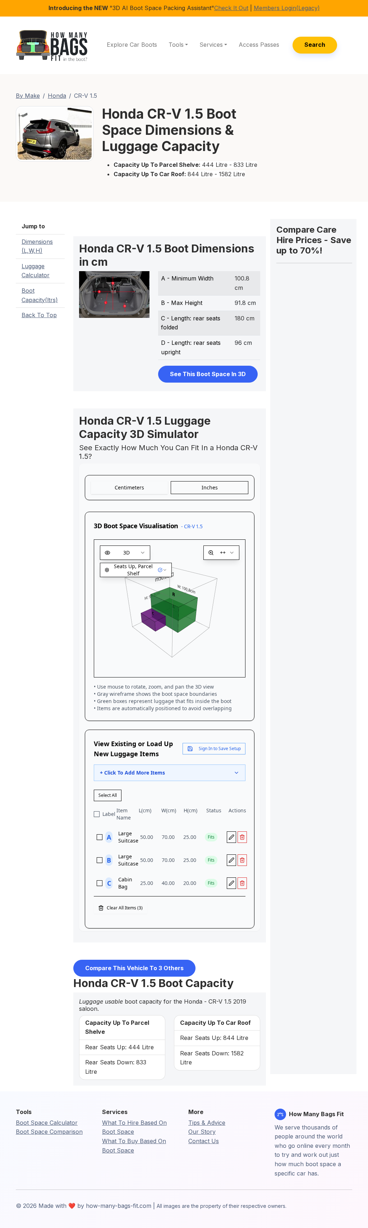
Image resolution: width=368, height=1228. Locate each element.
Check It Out (231, 8)
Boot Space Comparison (49, 1131)
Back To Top (39, 315)
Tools (176, 44)
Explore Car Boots (132, 44)
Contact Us (203, 1141)
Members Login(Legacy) (287, 8)
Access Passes (259, 44)
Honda (57, 95)
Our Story (202, 1131)
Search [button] (314, 44)
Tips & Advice (206, 1122)
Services (211, 44)
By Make (28, 95)
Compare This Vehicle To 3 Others (134, 968)
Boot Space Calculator (47, 1122)
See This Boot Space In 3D (208, 374)
